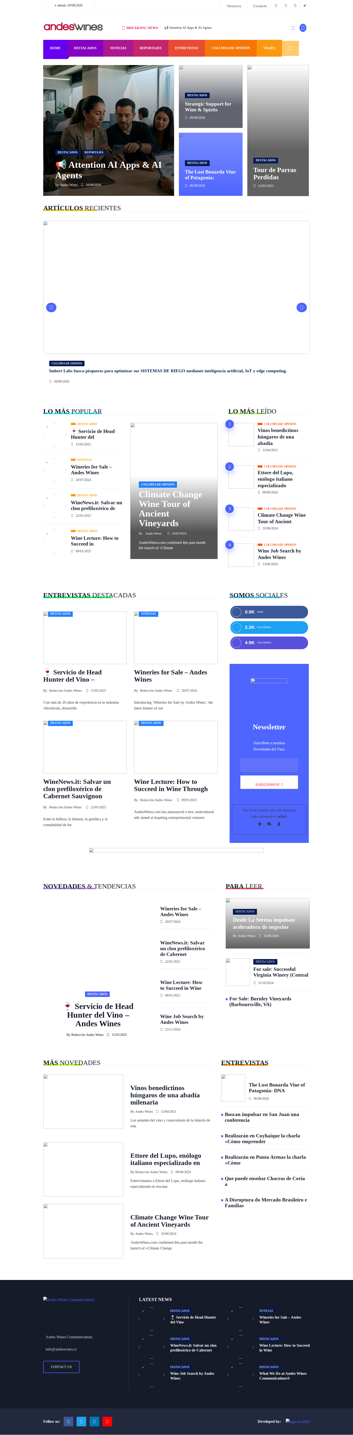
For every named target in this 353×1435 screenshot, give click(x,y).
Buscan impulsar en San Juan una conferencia (262, 1117)
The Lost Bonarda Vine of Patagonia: (210, 174)
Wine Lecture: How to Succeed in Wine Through (171, 785)
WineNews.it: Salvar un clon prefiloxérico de (96, 505)
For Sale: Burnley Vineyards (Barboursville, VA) (260, 1001)
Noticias (118, 48)
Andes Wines (69, 185)
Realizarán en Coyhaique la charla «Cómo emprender (262, 1138)
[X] (81, 1421)
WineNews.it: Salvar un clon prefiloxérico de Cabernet (182, 948)
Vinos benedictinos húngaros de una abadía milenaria (165, 1095)
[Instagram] (94, 1421)
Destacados (85, 48)
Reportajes (151, 48)
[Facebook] (276, 5)
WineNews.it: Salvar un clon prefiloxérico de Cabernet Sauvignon (77, 789)
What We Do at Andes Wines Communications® (283, 1375)
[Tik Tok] (305, 5)
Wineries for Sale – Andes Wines (91, 469)
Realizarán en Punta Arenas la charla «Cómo (265, 1160)
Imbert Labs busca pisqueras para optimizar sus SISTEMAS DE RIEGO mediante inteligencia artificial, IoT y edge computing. (168, 370)
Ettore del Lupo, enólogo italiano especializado (275, 479)
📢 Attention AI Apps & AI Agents (188, 28)
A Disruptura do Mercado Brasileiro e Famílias (266, 1202)
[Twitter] (286, 5)
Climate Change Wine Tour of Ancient (282, 518)
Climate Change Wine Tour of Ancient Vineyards (170, 508)
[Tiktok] (107, 1421)
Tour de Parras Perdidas (274, 173)
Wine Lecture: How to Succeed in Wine (181, 985)
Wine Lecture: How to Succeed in (95, 541)
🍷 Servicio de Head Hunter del (93, 434)
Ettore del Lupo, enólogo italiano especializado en (165, 1159)
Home (55, 48)
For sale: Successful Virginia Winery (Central (280, 972)
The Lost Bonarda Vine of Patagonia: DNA (277, 1087)
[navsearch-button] (290, 48)
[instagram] (296, 5)
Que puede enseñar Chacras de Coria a (265, 1181)
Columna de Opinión (231, 48)
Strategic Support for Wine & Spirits (208, 107)
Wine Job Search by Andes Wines (279, 554)
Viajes (269, 48)
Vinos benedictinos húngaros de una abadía (278, 436)
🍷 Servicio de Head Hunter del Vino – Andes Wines (98, 1015)
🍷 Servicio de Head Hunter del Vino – (72, 675)
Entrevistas (186, 48)
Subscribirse (268, 785)
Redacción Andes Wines (65, 690)
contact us (61, 1367)
